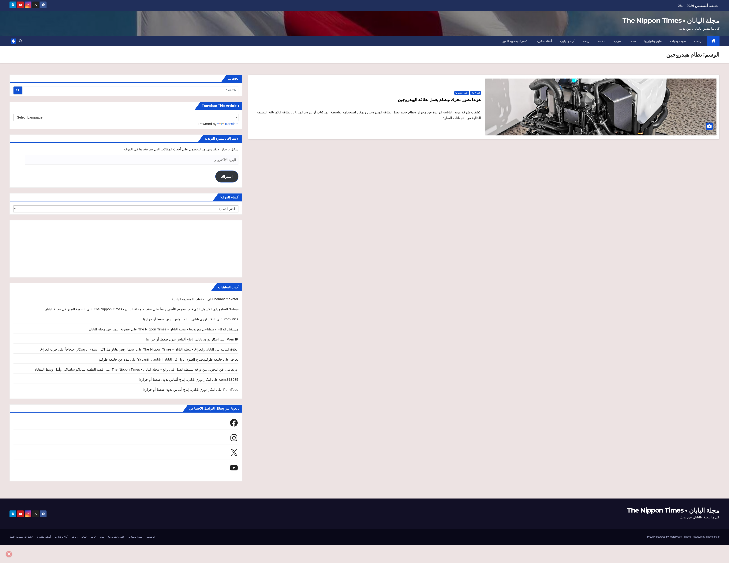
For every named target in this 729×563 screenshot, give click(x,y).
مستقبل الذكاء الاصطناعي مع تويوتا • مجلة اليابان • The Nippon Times (188, 329)
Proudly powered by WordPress (664, 536)
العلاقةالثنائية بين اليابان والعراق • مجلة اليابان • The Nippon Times (190, 349)
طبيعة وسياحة (678, 41)
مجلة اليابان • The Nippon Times (671, 20)
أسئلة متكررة (544, 41)
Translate (231, 124)
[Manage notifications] (9, 554)
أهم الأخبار (475, 93)
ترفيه (617, 41)
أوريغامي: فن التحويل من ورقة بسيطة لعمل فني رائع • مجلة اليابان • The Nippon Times (175, 369)
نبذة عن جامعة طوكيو (114, 359)
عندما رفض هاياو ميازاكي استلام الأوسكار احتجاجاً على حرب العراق (87, 349)
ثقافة (601, 41)
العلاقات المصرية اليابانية (189, 299)
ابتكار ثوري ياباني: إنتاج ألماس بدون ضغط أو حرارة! (179, 319)
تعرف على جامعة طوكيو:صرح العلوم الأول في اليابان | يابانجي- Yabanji (187, 359)
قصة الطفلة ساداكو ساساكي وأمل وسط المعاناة (69, 369)
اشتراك (227, 176)
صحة (633, 41)
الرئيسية (698, 41)
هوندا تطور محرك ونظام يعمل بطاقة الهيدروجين (439, 99)
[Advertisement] (125, 248)
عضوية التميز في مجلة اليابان (65, 309)
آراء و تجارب (567, 41)
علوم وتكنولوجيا (653, 41)
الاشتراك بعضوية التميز (515, 41)
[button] (20, 41)
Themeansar (713, 536)
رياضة (586, 41)
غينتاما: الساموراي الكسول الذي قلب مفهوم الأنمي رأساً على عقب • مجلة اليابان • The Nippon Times (166, 309)
